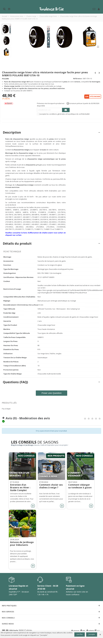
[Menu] (9, 8)
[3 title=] (92, 418)
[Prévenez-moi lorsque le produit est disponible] (66, 110)
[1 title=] (85, 418)
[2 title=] (88, 418)
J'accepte (91, 634)
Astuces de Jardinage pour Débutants (22, 543)
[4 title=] (95, 418)
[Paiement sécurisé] (17, 630)
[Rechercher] (4, 8)
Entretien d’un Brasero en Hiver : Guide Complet (20, 487)
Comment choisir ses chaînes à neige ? (51, 486)
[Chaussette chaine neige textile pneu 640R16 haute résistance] (98, 47)
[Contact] (94, 8)
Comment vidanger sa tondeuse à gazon (80, 486)
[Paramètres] (98, 8)
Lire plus (80, 634)
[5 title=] (99, 418)
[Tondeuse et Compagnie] (51, 8)
